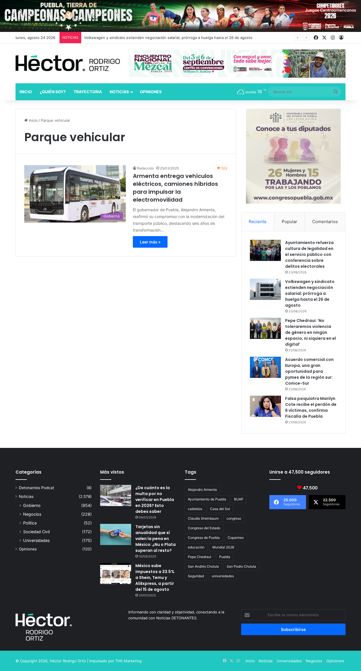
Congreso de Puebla (204, 537)
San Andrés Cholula (203, 566)
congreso (233, 518)
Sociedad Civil (36, 531)
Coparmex (236, 537)
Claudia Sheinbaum (203, 518)
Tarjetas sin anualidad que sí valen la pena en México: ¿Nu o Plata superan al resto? (155, 538)
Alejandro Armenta (202, 489)
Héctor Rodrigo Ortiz (68, 661)
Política (30, 522)
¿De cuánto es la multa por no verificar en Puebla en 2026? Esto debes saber (154, 499)
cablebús (195, 509)
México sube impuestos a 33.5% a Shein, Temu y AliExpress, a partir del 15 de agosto (155, 577)
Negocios (32, 514)
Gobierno (32, 505)
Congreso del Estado (204, 528)
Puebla (224, 557)
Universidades (36, 540)
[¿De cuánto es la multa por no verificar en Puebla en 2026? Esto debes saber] (115, 495)
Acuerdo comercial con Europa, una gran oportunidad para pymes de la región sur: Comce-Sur (309, 371)
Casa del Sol (220, 509)
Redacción (145, 168)
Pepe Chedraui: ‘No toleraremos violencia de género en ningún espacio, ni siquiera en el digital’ (310, 332)
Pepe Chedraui (199, 557)
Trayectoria (88, 91)
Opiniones (151, 91)
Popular (289, 221)
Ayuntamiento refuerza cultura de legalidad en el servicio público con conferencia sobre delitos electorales (309, 254)
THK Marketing (128, 661)
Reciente (258, 221)
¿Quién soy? (53, 91)
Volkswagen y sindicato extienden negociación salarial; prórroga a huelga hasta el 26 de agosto (168, 37)
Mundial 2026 (223, 547)
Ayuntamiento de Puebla (207, 499)
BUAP (238, 499)
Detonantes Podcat (36, 487)
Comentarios (325, 221)
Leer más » (150, 241)
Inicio (25, 91)
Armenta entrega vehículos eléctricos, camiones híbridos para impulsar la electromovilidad (175, 188)
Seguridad (196, 576)
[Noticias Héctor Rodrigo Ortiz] (68, 63)
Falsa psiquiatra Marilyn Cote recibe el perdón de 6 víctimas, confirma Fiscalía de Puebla (310, 407)
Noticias (119, 91)
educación (196, 547)
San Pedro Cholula (241, 566)
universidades (223, 576)
